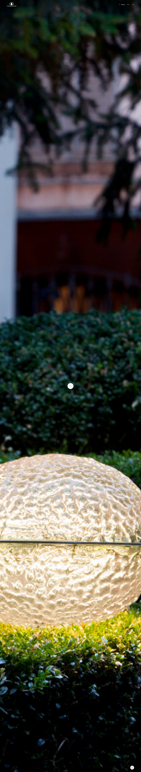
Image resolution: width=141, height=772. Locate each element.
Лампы (123, 4)
